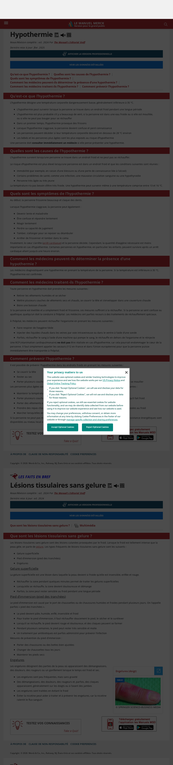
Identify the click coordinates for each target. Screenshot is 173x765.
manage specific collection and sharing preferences (91, 401)
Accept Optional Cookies (62, 408)
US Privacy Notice (111, 361)
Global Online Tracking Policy (61, 365)
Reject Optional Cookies (97, 408)
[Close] (126, 353)
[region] (86, 382)
